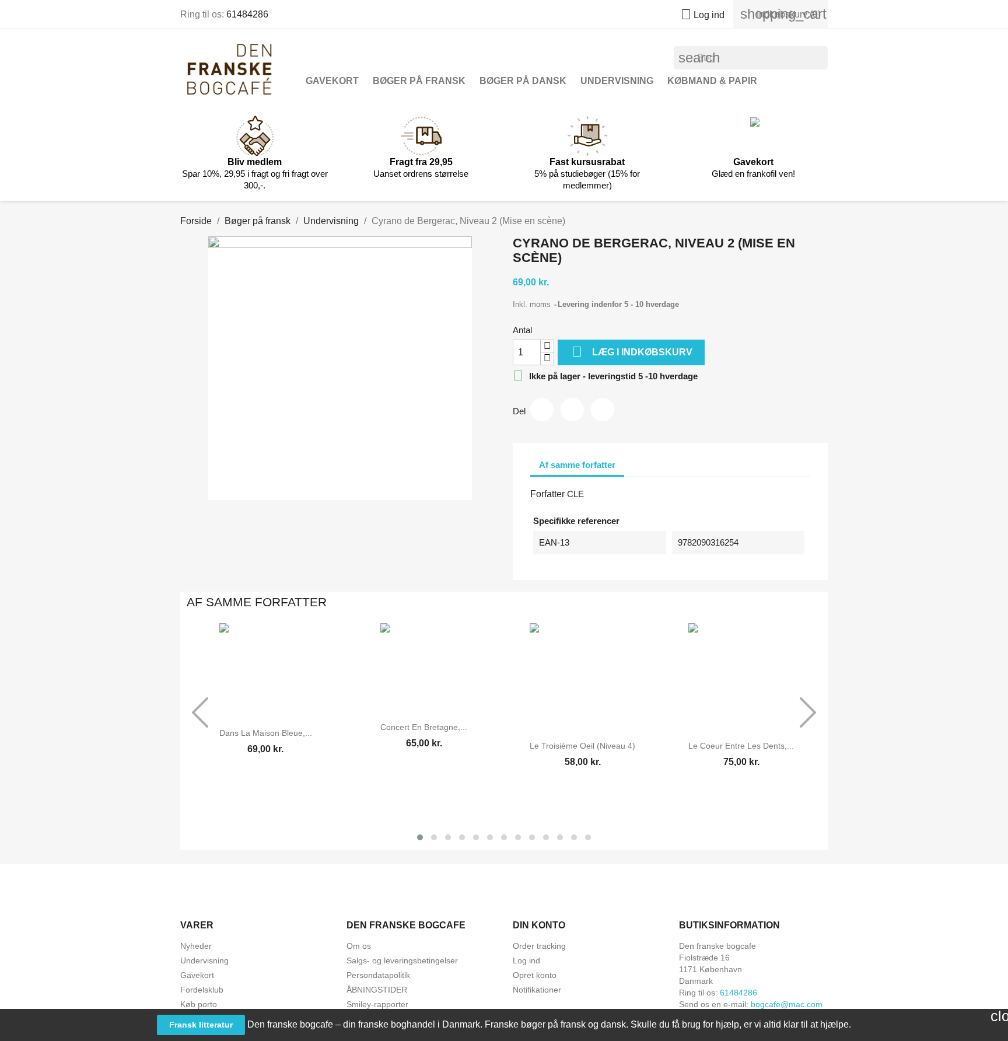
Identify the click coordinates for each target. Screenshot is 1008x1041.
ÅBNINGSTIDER (376, 989)
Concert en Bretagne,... (423, 727)
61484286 (247, 14)
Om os (358, 946)
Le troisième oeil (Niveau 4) (582, 745)
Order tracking (539, 946)
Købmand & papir (712, 81)
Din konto (539, 925)
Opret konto (534, 975)
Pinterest (602, 409)
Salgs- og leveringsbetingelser (402, 960)
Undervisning (616, 81)
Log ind (526, 960)
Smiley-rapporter (377, 1004)
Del (542, 409)
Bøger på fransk (419, 81)
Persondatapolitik (378, 975)
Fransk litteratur (201, 1024)
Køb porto (198, 1004)
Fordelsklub (201, 989)
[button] (420, 837)
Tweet (572, 409)
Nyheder (196, 946)
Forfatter (547, 494)
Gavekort (332, 81)
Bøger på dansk (523, 81)
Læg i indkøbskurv (632, 351)
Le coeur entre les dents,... (741, 745)
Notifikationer (537, 989)
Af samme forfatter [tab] (577, 465)
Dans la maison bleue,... (265, 733)
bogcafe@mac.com (786, 1004)
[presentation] (200, 712)
